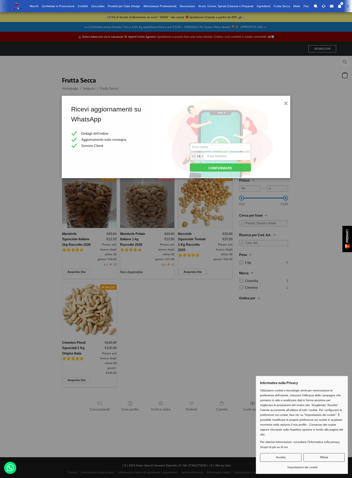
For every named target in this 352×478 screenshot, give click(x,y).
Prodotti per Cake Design (124, 6)
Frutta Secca (282, 6)
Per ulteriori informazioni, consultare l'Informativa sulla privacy (300, 442)
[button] (280, 457)
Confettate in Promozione (58, 6)
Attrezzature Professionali (159, 6)
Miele (296, 6)
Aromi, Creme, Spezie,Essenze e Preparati (225, 6)
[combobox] (197, 156)
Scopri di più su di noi (274, 447)
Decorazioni (187, 6)
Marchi (34, 6)
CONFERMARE (220, 168)
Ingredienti (263, 6)
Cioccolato (97, 6)
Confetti (83, 6)
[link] (302, 466)
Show (347, 239)
